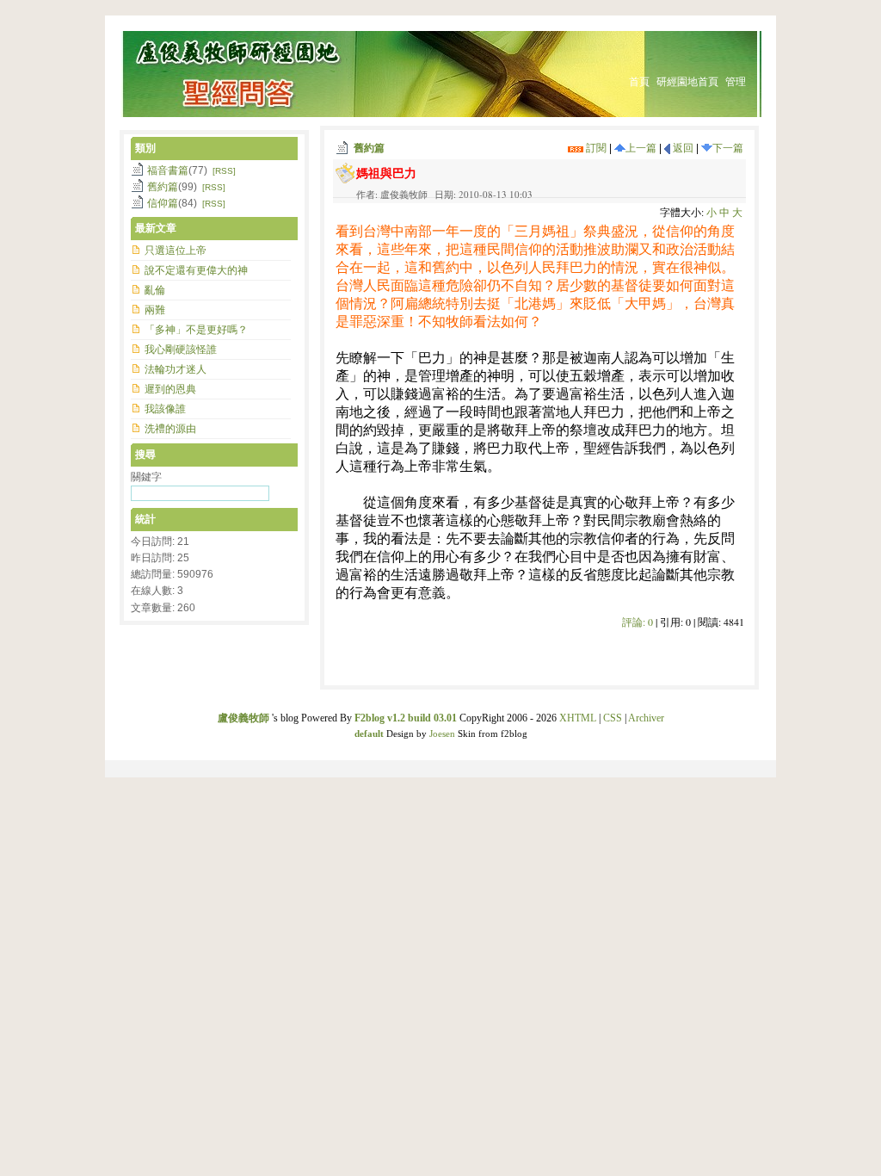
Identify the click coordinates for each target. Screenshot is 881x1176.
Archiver (646, 718)
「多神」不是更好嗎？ (196, 330)
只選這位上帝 (175, 250)
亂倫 (155, 290)
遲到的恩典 (170, 389)
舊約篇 (369, 148)
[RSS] (224, 171)
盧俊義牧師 (243, 718)
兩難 (155, 310)
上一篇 (640, 148)
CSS (612, 718)
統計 (145, 519)
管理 (735, 82)
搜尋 (145, 455)
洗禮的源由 (170, 429)
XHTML (577, 718)
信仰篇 (162, 203)
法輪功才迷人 (175, 369)
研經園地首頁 (687, 82)
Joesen (442, 733)
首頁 (639, 82)
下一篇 (727, 148)
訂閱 (595, 148)
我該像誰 (165, 409)
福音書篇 (167, 170)
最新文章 (155, 228)
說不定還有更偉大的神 (196, 270)
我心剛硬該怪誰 (181, 350)
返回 (681, 148)
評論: (637, 621)
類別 (145, 148)
